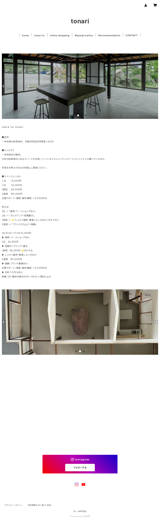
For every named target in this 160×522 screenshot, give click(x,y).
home (25, 35)
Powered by (76, 516)
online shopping (60, 35)
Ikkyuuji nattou (84, 35)
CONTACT (131, 35)
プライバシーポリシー (13, 505)
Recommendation (109, 35)
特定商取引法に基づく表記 (39, 505)
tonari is (39, 35)
